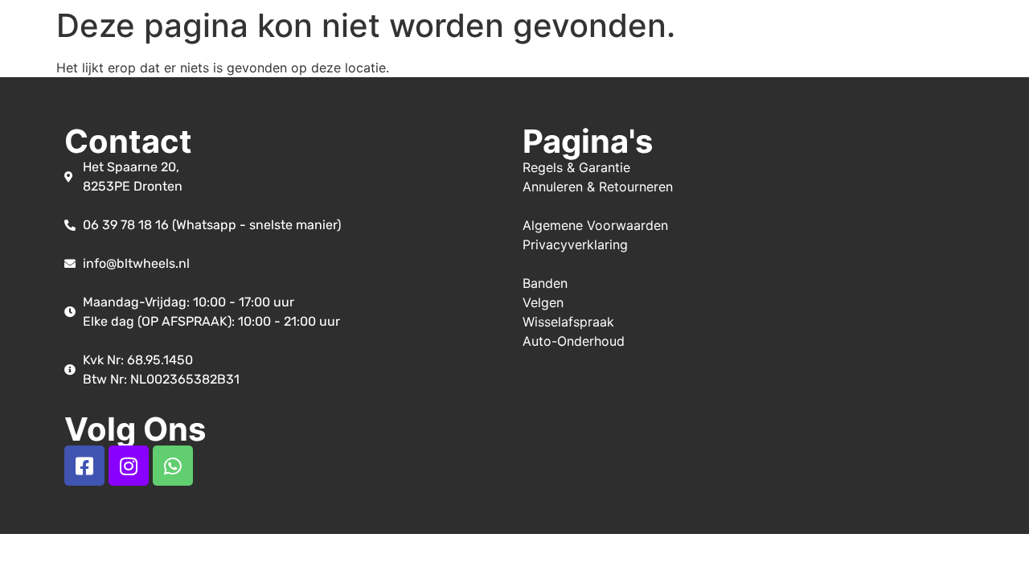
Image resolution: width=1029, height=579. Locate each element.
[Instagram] (129, 466)
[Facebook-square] (84, 466)
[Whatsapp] (173, 466)
